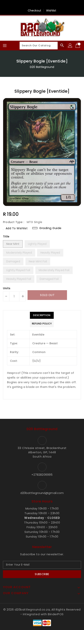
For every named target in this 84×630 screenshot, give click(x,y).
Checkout (34, 10)
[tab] (42, 315)
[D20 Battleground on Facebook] (42, 4)
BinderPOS (56, 614)
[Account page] (70, 45)
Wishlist (51, 10)
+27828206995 (42, 475)
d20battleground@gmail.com (42, 493)
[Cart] (78, 45)
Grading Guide (50, 228)
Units (7, 288)
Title (6, 236)
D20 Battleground (42, 67)
